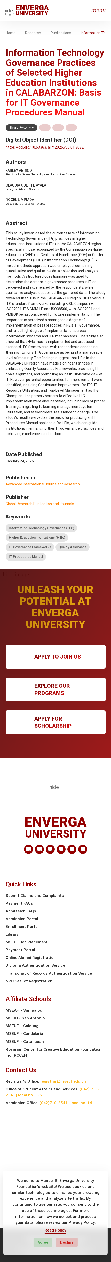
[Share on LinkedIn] (71, 127)
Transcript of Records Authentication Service (49, 973)
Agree (43, 1242)
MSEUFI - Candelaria (24, 1033)
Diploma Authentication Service (35, 965)
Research (33, 33)
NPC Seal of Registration (29, 981)
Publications (61, 33)
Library (12, 934)
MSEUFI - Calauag (22, 1026)
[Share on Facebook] (45, 127)
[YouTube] (82, 849)
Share (21, 127)
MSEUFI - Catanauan (25, 1041)
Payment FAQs (19, 903)
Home (10, 33)
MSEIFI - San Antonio (25, 1018)
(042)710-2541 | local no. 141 (66, 1103)
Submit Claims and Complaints (35, 895)
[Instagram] (61, 849)
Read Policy (55, 1230)
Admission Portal (22, 919)
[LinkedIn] (28, 849)
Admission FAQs (21, 911)
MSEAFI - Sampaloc (24, 1010)
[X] (50, 849)
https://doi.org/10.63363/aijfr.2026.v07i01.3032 (45, 147)
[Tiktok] (71, 849)
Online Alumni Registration (31, 957)
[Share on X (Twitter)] (58, 127)
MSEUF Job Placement (27, 942)
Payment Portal (20, 950)
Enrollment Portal (22, 926)
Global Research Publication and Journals (40, 504)
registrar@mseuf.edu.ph (63, 1081)
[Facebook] (39, 849)
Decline (67, 1242)
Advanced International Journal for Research (43, 484)
